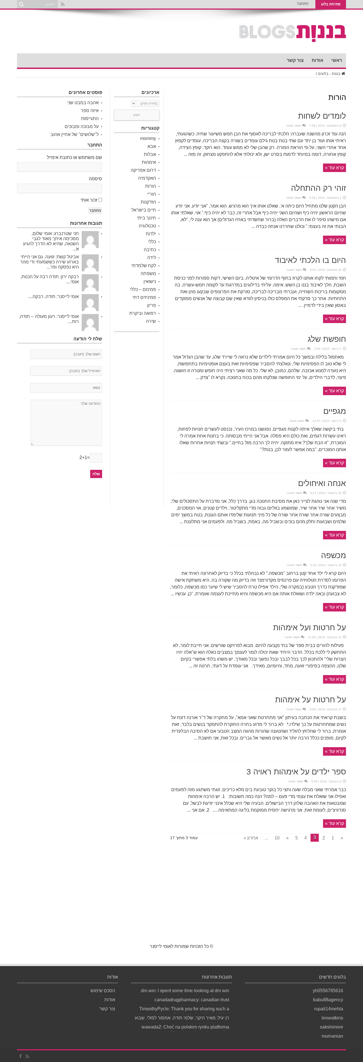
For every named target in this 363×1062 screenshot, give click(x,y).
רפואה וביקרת (142, 313)
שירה (151, 321)
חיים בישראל (143, 210)
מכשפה (333, 555)
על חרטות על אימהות (310, 699)
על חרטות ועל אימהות (309, 627)
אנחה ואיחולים (322, 483)
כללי (152, 241)
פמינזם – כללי (143, 289)
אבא (151, 146)
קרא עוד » (334, 167)
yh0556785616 (328, 990)
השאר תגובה (293, 125)
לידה (151, 257)
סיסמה (95, 178)
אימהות (149, 162)
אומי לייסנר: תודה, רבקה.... (53, 296)
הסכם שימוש (102, 990)
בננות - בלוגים (329, 74)
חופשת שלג (327, 339)
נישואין (149, 281)
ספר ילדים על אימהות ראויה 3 (296, 771)
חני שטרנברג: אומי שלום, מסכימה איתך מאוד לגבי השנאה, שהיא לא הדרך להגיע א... (51, 241)
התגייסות (90, 118)
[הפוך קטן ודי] (293, 39)
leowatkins (332, 1017)
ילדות (151, 233)
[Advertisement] (136, 420)
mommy (148, 138)
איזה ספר (90, 110)
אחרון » (251, 837)
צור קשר (295, 60)
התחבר (302, 3)
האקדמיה (147, 178)
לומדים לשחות (322, 116)
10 (277, 837)
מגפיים (334, 411)
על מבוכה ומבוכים (82, 126)
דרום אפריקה (143, 170)
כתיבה (150, 249)
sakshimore (331, 1027)
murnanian (332, 1036)
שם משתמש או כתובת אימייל (74, 157)
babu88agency (328, 999)
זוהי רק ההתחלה (318, 188)
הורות (150, 186)
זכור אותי (89, 200)
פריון (151, 305)
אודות (317, 60)
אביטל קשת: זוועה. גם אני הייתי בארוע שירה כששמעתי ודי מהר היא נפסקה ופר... (49, 261)
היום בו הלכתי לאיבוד (310, 260)
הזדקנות (148, 202)
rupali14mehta (328, 1008)
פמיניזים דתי (144, 297)
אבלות (150, 154)
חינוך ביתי (146, 217)
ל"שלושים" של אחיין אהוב (74, 134)
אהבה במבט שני (83, 102)
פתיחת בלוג (330, 4)
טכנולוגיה (147, 225)
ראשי (336, 60)
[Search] (21, 4)
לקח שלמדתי (143, 265)
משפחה (148, 273)
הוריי (151, 194)
